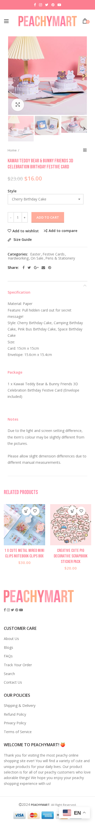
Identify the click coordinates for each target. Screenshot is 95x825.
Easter (35, 254)
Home (12, 150)
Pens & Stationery (60, 258)
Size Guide (22, 240)
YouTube (59, 5)
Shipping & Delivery (19, 705)
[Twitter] (29, 267)
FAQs (8, 656)
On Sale (37, 258)
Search (9, 673)
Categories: (18, 254)
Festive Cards (54, 254)
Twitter (47, 5)
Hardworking (18, 258)
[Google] (36, 267)
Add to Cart (47, 217)
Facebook (34, 5)
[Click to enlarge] (17, 104)
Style (12, 191)
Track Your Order (18, 664)
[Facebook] (23, 267)
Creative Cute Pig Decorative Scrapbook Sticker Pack (70, 556)
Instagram (40, 5)
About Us (11, 638)
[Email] (43, 267)
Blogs (8, 647)
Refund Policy (15, 714)
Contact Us (13, 682)
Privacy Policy (15, 722)
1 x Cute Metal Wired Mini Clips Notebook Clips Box (24, 553)
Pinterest (53, 5)
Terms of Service (18, 731)
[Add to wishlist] (35, 511)
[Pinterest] (50, 267)
